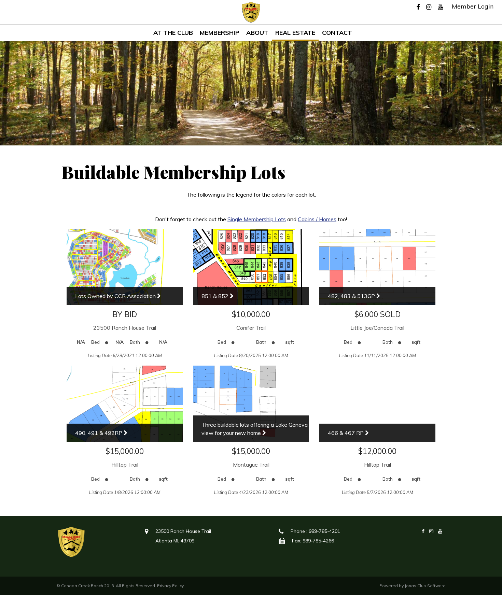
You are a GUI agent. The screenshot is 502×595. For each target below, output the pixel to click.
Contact (337, 33)
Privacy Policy (170, 585)
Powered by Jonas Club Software (412, 585)
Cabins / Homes (317, 219)
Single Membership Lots (256, 219)
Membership (219, 33)
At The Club (173, 33)
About (257, 33)
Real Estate (295, 33)
